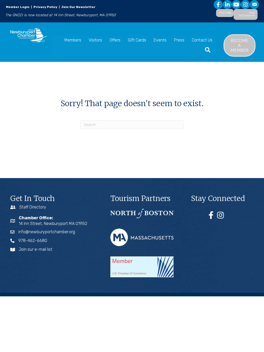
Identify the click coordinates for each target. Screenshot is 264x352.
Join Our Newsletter (78, 7)
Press (179, 40)
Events (160, 40)
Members (72, 40)
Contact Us (202, 40)
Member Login (17, 7)
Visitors (95, 40)
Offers (115, 40)
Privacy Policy (45, 7)
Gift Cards (137, 40)
